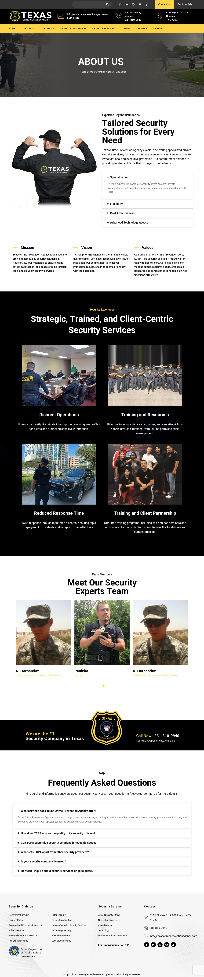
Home (12, 28)
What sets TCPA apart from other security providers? (55, 852)
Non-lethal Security (107, 920)
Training (141, 28)
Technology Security (61, 930)
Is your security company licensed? (43, 861)
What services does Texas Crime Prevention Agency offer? (58, 810)
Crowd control (105, 925)
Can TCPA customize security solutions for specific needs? (58, 842)
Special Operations (61, 935)
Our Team (27, 28)
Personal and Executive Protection (26, 925)
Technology (103, 930)
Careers (158, 28)
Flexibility (116, 203)
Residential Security (18, 940)
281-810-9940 (158, 927)
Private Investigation (62, 920)
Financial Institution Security (23, 935)
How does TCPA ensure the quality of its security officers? (58, 833)
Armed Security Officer (109, 915)
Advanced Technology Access (129, 222)
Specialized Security (61, 940)
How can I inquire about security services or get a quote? (57, 870)
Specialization (119, 177)
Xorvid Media (114, 974)
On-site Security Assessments (112, 935)
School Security (16, 930)
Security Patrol (16, 920)
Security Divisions (71, 28)
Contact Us (164, 4)
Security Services (103, 28)
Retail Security (59, 915)
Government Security (19, 915)
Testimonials (185, 4)
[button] (147, 176)
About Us (48, 28)
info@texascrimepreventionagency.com (173, 936)
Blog (127, 28)
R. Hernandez (27, 671)
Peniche (81, 671)
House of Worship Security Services (69, 925)
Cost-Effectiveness (122, 213)
